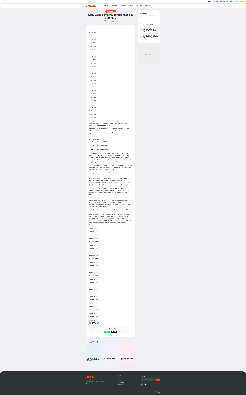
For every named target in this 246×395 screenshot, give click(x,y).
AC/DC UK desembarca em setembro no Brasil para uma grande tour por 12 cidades (149, 23)
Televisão (120, 384)
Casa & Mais (139, 5)
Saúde (237, 1)
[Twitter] (145, 384)
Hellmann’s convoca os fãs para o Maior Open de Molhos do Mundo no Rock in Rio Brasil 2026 (150, 36)
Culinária (242, 1)
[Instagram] (142, 384)
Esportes (225, 1)
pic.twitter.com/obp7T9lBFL (101, 141)
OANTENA (95, 228)
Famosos (123, 5)
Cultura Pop (121, 382)
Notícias (106, 5)
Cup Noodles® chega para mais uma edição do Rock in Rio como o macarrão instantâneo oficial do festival (150, 30)
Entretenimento (218, 1)
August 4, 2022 (107, 145)
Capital (205, 1)
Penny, (100, 214)
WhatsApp (107, 331)
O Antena (93, 29)
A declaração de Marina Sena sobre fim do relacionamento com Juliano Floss (150, 17)
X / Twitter (114, 331)
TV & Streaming (114, 5)
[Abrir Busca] (158, 5)
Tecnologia (232, 1)
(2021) (101, 182)
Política (210, 1)
